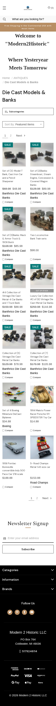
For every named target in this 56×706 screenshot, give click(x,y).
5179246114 (29, 651)
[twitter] (10, 612)
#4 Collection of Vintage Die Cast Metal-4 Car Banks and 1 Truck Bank (12, 298)
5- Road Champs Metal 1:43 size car (40, 465)
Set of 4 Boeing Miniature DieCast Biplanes (11, 414)
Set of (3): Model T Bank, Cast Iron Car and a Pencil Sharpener (12, 176)
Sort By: (10, 124)
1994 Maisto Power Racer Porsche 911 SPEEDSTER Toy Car (40, 414)
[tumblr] (24, 612)
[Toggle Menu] (4, 8)
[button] (28, 111)
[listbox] (29, 124)
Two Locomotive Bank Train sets (39, 237)
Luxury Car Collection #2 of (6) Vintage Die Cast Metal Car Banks (41, 299)
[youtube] (31, 612)
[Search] (3, 19)
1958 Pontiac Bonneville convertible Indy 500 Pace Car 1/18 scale (13, 469)
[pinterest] (17, 612)
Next (19, 135)
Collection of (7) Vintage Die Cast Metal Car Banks (39, 357)
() (52, 8)
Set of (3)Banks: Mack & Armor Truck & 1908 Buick (14, 239)
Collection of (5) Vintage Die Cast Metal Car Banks (11, 357)
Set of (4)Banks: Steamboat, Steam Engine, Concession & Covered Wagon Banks (42, 178)
